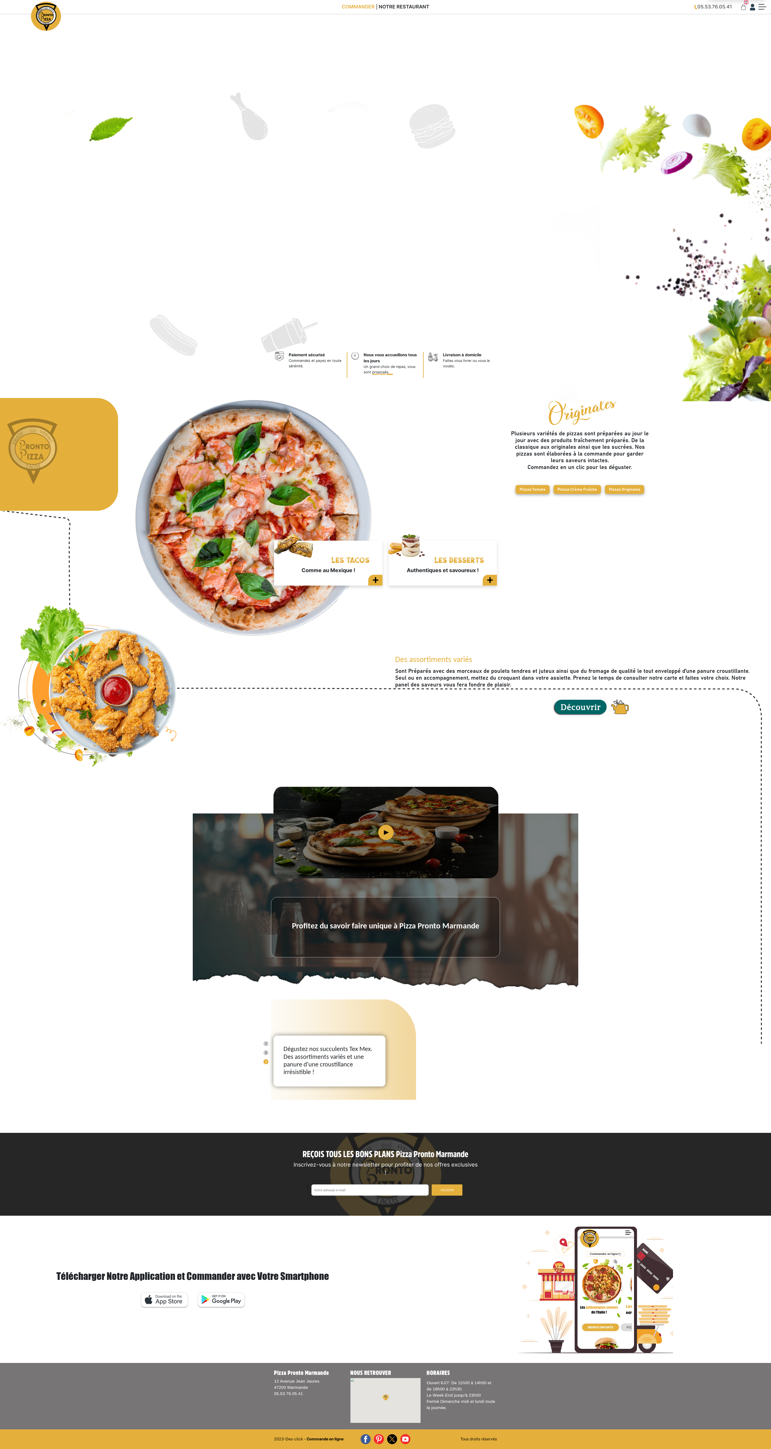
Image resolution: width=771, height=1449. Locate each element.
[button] (386, 1397)
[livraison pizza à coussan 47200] (434, 362)
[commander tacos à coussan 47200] (375, 580)
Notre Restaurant (404, 7)
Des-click (294, 1439)
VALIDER (447, 1190)
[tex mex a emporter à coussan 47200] (191, 686)
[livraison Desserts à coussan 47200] (490, 580)
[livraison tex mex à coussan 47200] (579, 707)
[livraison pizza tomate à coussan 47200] (191, 454)
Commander (358, 7)
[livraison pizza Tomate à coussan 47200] (356, 365)
